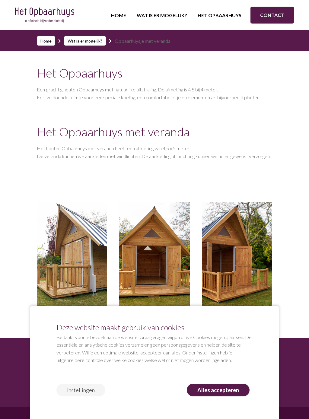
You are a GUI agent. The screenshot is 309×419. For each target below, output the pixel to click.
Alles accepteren (218, 390)
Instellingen (81, 390)
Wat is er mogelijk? (162, 15)
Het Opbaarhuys (219, 15)
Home (118, 15)
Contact (272, 15)
